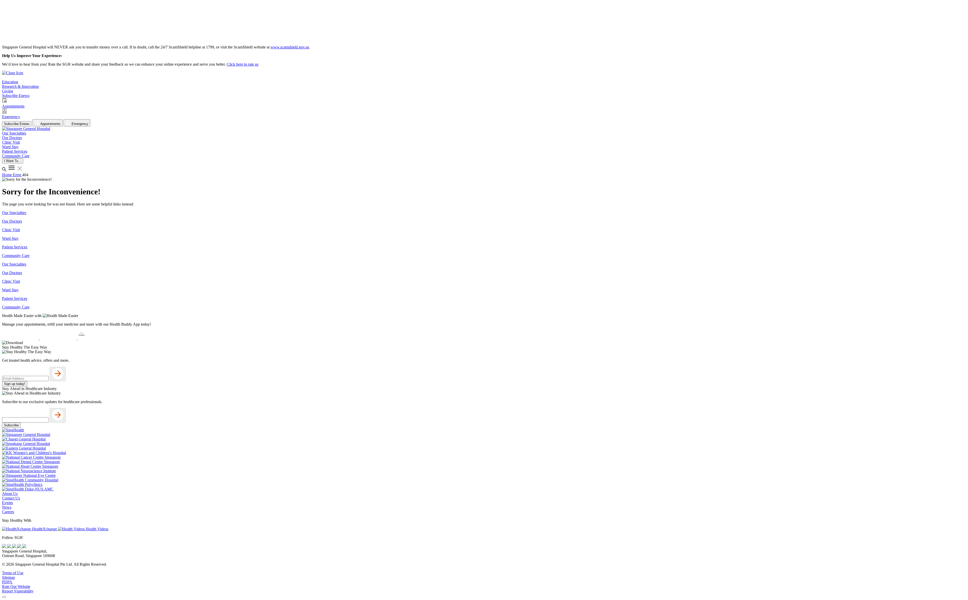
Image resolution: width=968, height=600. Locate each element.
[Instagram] (14, 546)
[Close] (4, 597)
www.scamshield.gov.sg (289, 47)
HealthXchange (44, 529)
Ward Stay (10, 238)
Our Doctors (12, 221)
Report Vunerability (18, 591)
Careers (8, 512)
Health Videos (96, 529)
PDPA (7, 582)
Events (7, 503)
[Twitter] (19, 546)
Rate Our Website (16, 586)
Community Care (15, 255)
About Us (10, 493)
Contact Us (11, 498)
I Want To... (12, 161)
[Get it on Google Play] (59, 338)
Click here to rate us (242, 64)
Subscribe (11, 425)
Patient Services (14, 247)
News (6, 507)
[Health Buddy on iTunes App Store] (21, 338)
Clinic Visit (11, 230)
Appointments (50, 124)
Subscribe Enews (16, 124)
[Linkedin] (24, 546)
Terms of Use (12, 573)
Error (17, 175)
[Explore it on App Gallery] (96, 338)
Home (7, 175)
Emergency (79, 124)
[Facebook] (4, 546)
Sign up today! (14, 384)
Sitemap (8, 577)
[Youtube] (9, 546)
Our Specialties (14, 213)
